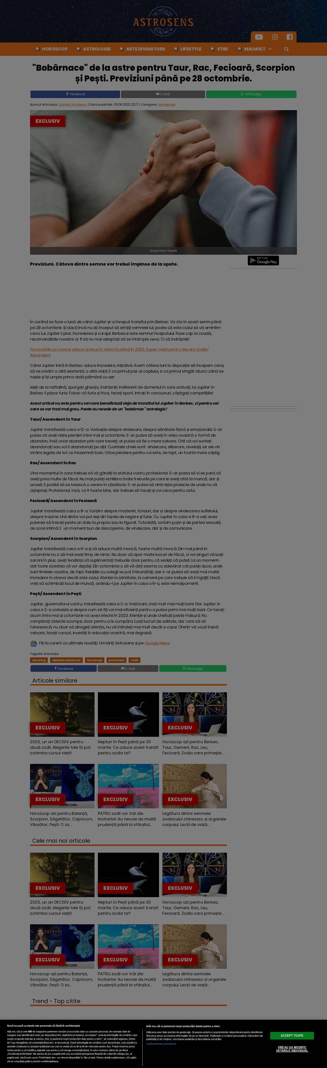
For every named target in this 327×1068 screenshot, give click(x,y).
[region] (163, 1044)
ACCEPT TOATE (292, 1035)
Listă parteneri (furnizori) (161, 1043)
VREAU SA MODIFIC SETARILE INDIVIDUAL (292, 1049)
